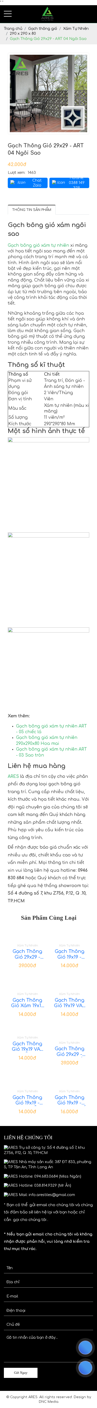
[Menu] (8, 14)
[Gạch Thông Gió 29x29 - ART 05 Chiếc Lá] (69, 1030)
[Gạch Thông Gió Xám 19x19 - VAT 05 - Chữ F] (27, 982)
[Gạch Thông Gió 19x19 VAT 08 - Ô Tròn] (27, 1028)
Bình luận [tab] (68, 209)
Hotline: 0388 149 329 (77, 183)
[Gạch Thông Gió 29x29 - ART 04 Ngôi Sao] (48, 93)
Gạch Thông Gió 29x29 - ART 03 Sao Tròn (27, 954)
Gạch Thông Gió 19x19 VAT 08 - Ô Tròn (27, 1046)
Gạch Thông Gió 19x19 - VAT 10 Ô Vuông (27, 1100)
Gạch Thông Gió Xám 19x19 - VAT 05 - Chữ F (27, 1003)
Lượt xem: (16, 173)
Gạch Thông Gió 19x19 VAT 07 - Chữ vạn (69, 1003)
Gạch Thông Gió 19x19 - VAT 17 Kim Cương (69, 954)
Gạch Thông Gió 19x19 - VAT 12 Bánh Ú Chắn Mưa (70, 1100)
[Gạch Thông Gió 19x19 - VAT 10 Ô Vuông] (27, 1079)
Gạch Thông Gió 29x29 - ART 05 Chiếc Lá (69, 1051)
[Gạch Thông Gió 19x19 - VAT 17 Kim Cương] (69, 933)
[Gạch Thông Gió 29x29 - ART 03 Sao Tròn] (27, 933)
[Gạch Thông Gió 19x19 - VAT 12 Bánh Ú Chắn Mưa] (69, 1079)
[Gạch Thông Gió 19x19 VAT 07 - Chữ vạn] (69, 982)
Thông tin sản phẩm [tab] (31, 210)
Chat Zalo (37, 183)
